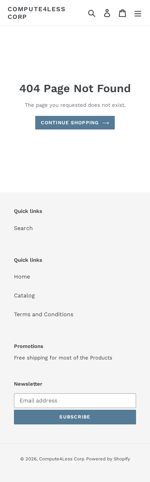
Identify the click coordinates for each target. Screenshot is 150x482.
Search (23, 228)
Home (22, 276)
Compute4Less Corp (37, 12)
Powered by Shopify (108, 458)
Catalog (24, 295)
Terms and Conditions (43, 314)
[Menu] (137, 13)
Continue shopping (70, 122)
